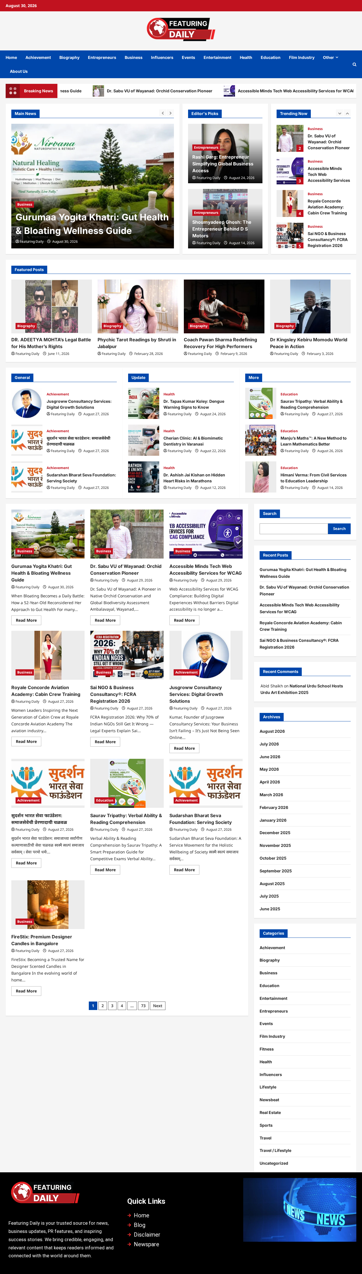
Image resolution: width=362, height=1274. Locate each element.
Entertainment (217, 57)
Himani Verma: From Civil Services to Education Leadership (260, 477)
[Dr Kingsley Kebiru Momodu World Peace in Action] (310, 306)
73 (143, 1005)
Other (328, 57)
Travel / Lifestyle (275, 1150)
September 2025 (276, 870)
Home (11, 57)
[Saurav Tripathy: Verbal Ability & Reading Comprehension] (126, 783)
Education (271, 57)
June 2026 (270, 756)
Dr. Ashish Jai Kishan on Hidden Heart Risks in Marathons (143, 477)
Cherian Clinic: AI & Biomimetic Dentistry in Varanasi (143, 440)
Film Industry (301, 57)
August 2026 (272, 731)
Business (134, 57)
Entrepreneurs (102, 57)
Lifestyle (268, 1087)
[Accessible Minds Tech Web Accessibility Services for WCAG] (206, 534)
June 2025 (270, 908)
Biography (69, 57)
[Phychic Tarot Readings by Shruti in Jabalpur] (138, 306)
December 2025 (275, 832)
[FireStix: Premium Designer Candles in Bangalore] (48, 904)
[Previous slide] (162, 112)
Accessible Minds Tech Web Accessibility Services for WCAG (258, 90)
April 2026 (270, 781)
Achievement (38, 57)
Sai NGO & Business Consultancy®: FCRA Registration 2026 (290, 234)
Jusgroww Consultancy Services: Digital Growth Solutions (26, 403)
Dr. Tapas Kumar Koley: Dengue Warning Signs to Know (143, 403)
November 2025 (275, 845)
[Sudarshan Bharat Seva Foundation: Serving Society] (206, 783)
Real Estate (270, 1112)
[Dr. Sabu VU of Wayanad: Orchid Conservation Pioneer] (92, 186)
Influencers (162, 57)
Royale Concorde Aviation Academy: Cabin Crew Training (290, 202)
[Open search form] (354, 64)
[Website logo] (62, 1195)
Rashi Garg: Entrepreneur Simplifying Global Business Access (222, 163)
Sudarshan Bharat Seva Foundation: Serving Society (26, 477)
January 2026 (273, 820)
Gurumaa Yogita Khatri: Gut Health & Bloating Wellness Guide (41, 573)
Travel (266, 1137)
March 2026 (271, 794)
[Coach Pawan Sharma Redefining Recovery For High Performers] (224, 306)
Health (246, 57)
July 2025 (269, 896)
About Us (19, 71)
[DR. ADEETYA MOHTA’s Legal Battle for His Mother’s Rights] (51, 306)
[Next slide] (170, 112)
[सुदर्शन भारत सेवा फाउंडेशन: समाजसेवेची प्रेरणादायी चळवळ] (48, 783)
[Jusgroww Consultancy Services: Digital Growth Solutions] (206, 655)
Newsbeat (269, 1099)
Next (157, 1005)
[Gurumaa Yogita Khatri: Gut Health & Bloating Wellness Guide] (48, 534)
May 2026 (269, 769)
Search (270, 513)
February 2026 (274, 807)
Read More (28, 619)
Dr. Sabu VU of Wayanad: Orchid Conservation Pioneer (121, 90)
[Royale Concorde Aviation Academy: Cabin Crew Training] (48, 655)
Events (188, 57)
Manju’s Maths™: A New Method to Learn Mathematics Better (260, 440)
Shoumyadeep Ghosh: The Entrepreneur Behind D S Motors (221, 228)
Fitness (267, 1049)
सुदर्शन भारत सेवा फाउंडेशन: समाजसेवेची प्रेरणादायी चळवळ (26, 440)
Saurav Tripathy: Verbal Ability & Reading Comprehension (260, 403)
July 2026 (269, 744)
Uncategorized (274, 1163)
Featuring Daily (32, 241)
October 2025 (273, 858)
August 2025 (272, 883)
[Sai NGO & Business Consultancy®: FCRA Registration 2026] (126, 655)
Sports (266, 1125)
